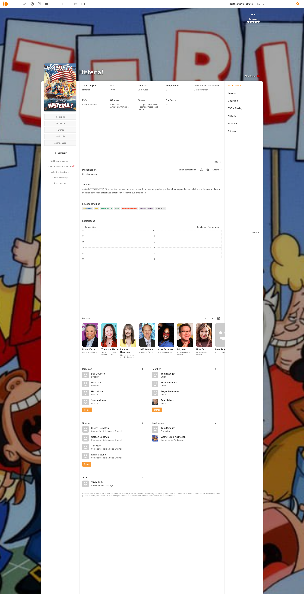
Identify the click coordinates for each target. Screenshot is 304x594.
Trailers (232, 93)
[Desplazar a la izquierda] (206, 318)
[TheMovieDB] (107, 210)
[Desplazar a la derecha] (212, 318)
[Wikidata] (161, 210)
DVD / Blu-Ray (235, 108)
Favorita (60, 130)
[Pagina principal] (6, 6)
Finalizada (60, 136)
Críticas (232, 131)
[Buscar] (297, 4)
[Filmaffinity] (88, 210)
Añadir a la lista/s (60, 177)
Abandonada (60, 143)
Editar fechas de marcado (61, 166)
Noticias (232, 116)
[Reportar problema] (201, 170)
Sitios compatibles (187, 170)
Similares (233, 123)
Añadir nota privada (60, 172)
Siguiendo (60, 117)
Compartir (62, 153)
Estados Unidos (89, 104)
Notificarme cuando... (60, 161)
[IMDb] (97, 210)
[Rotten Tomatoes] (130, 210)
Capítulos (233, 100)
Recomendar (60, 183)
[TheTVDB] (117, 210)
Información (234, 85)
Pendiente (60, 123)
